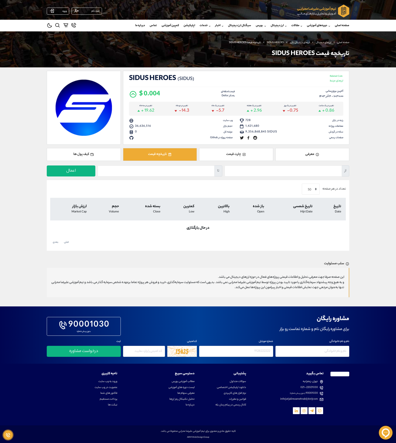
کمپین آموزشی (170, 25)
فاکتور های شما (108, 393)
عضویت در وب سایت (106, 387)
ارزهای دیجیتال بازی (300, 43)
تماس (153, 25)
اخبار (217, 25)
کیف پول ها (81, 154)
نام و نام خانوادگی (339, 341)
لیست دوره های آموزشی (181, 387)
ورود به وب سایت (107, 382)
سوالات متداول (238, 382)
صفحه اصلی (342, 25)
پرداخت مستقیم (108, 399)
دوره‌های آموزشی (317, 25)
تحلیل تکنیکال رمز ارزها (182, 399)
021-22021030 (309, 387)
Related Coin (336, 79)
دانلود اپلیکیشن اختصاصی (231, 387)
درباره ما (140, 25)
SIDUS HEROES (275, 43)
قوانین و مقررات (237, 399)
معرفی (309, 154)
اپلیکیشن (189, 25)
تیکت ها (112, 405)
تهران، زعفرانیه (310, 382)
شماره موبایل (266, 341)
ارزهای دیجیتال (323, 43)
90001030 (89, 325)
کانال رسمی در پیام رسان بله (230, 405)
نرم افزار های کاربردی (235, 393)
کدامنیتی (192, 341)
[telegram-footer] (319, 410)
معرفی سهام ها (186, 393)
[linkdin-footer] (296, 410)
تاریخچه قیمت (157, 154)
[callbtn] (8, 435)
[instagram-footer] (304, 410)
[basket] (66, 26)
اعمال (71, 171)
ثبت (118, 341)
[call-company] (74, 26)
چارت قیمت (233, 154)
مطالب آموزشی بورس (183, 382)
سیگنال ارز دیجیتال (239, 25)
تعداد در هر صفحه (334, 189)
